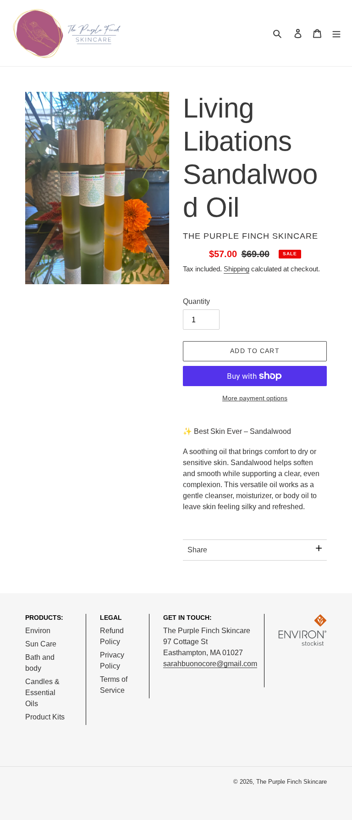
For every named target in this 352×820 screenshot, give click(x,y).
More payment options (254, 398)
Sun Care (40, 644)
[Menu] (336, 33)
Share (197, 550)
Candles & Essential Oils (42, 693)
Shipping (236, 269)
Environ (37, 631)
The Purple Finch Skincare (291, 781)
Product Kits (45, 717)
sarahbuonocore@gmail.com (210, 664)
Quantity (196, 301)
